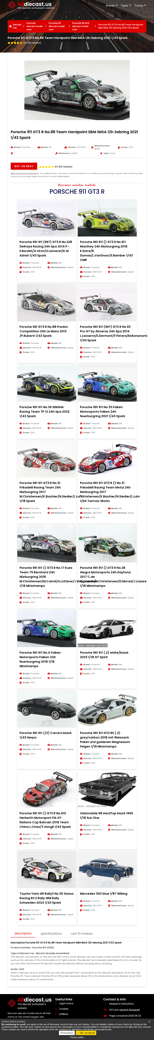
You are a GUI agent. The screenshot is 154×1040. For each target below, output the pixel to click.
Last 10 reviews (82, 933)
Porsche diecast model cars (35, 26)
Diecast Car (17, 26)
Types (124, 5)
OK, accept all (87, 1033)
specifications (51, 933)
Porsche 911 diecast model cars (57, 26)
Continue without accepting (13, 1021)
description (23, 933)
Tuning (138, 5)
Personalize (66, 1033)
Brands (110, 5)
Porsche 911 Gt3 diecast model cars (80, 26)
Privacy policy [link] (77, 1037)
